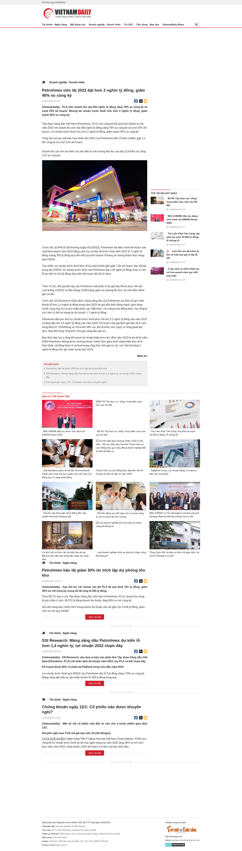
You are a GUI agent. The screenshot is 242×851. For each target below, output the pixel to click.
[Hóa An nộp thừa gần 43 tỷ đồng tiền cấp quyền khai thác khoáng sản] (67, 496)
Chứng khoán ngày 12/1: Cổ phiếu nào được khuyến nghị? (76, 382)
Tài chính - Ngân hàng (54, 24)
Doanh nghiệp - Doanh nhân (105, 24)
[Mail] (145, 101)
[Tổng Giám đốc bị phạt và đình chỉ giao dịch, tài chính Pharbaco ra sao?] (174, 535)
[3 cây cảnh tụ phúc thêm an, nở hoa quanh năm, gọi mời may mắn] (157, 271)
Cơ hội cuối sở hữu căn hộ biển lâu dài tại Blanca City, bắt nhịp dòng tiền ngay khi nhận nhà (65, 556)
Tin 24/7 (128, 24)
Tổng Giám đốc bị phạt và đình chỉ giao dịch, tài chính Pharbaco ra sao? (174, 554)
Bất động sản (77, 24)
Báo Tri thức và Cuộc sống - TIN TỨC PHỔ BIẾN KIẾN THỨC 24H (66, 13)
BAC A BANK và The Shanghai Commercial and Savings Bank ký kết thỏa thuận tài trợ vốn (174, 515)
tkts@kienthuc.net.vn (57, 845)
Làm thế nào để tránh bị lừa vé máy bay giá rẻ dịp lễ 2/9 (182, 254)
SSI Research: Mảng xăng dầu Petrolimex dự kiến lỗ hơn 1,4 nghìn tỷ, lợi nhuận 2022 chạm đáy (94, 375)
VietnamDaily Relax (173, 24)
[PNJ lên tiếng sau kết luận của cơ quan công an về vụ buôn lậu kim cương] (121, 496)
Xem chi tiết (95, 617)
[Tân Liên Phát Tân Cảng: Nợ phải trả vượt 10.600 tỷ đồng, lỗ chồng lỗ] (157, 235)
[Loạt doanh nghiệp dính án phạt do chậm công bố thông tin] (121, 535)
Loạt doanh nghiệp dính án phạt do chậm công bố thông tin (121, 554)
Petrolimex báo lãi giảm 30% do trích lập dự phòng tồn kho (76, 368)
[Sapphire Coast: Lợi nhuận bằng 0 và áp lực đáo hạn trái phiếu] (174, 453)
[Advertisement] (121, 52)
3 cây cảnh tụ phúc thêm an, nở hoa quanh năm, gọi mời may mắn (183, 272)
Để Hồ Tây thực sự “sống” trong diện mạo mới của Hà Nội (182, 202)
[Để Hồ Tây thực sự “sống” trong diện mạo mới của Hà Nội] (157, 200)
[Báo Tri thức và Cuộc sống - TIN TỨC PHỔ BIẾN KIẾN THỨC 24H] (182, 829)
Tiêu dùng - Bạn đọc (147, 24)
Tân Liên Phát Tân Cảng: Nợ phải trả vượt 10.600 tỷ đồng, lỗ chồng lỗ (183, 237)
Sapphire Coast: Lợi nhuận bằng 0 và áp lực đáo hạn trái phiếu (173, 472)
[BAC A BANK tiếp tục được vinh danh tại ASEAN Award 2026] (157, 218)
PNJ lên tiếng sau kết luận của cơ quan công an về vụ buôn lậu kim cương (120, 515)
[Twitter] (141, 101)
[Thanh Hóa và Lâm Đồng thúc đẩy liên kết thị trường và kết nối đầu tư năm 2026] (121, 453)
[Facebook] (136, 101)
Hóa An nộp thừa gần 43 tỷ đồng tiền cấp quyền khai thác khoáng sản (64, 515)
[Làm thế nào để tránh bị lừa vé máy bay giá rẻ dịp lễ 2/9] (157, 253)
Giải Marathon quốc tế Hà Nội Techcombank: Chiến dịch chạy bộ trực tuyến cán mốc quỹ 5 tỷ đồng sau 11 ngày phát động (67, 474)
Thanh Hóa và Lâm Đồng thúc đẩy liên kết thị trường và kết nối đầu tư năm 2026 (119, 472)
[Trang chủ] (43, 82)
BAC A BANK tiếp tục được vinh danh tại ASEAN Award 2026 (182, 219)
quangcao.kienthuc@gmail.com (186, 840)
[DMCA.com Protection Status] (175, 844)
